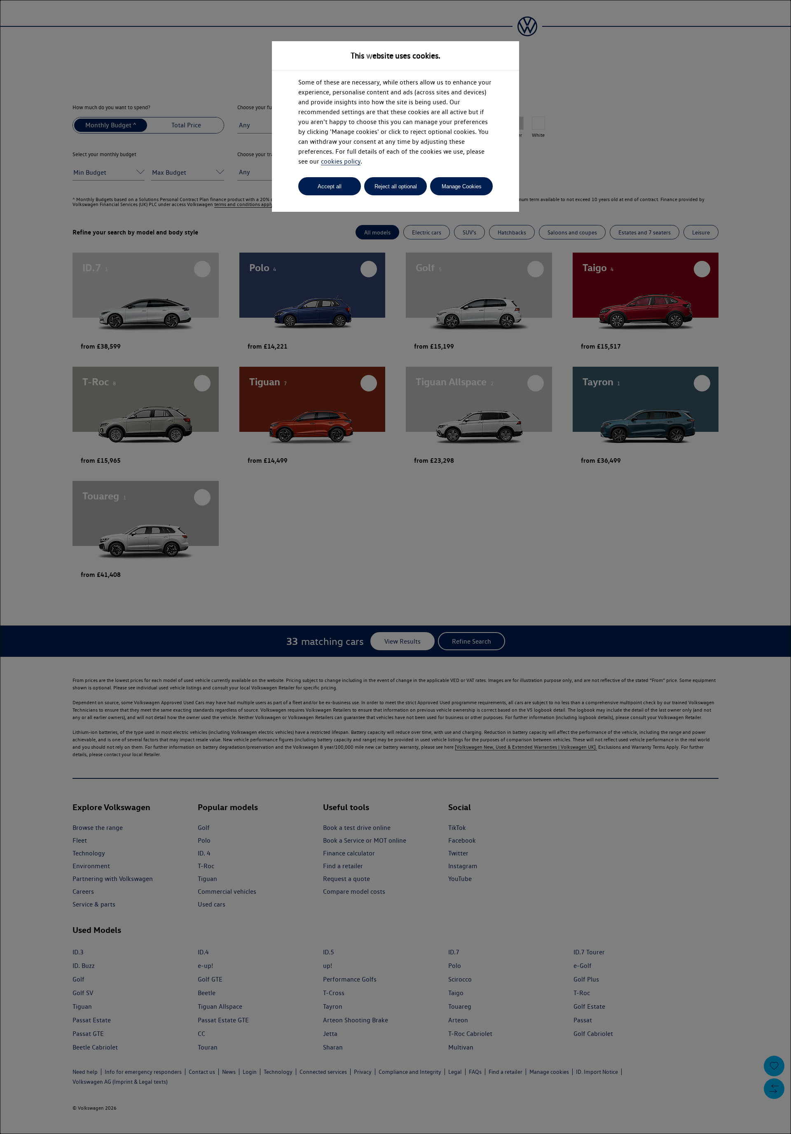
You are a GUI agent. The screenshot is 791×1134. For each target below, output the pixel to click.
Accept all (330, 186)
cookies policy (340, 161)
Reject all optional (395, 186)
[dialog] (395, 567)
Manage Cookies (462, 186)
